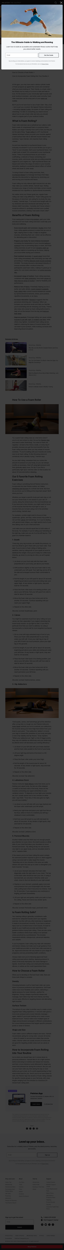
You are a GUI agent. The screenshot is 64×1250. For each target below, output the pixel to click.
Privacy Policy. (45, 64)
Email (8, 55)
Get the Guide (48, 55)
